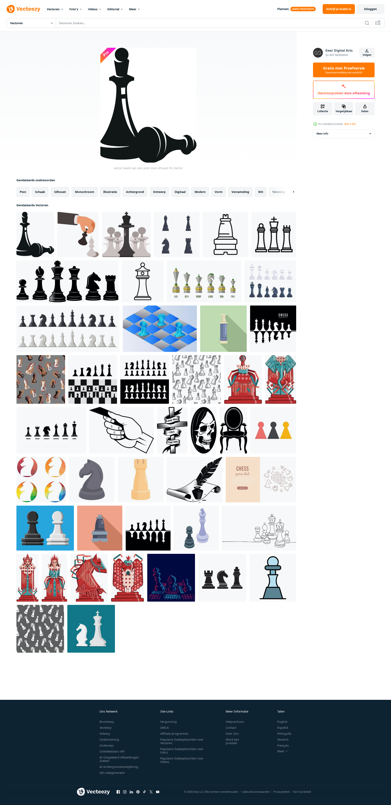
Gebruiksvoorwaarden (256, 792)
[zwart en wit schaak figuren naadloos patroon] (40, 629)
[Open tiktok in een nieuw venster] (144, 791)
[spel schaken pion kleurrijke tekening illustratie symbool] (243, 379)
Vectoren (53, 9)
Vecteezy (105, 728)
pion (23, 192)
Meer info (322, 133)
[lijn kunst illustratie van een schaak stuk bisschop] (225, 234)
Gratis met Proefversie (344, 70)
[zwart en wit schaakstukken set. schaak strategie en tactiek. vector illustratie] (273, 329)
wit (260, 192)
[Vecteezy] (23, 9)
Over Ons (232, 733)
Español (282, 728)
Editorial (113, 9)
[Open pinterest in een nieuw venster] (138, 791)
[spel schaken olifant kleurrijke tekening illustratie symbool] (280, 379)
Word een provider (232, 741)
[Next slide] (290, 192)
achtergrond (135, 192)
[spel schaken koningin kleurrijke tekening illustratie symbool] (54, 578)
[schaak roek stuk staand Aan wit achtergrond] (143, 281)
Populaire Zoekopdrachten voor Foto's (181, 750)
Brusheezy (107, 722)
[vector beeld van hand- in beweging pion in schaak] (78, 234)
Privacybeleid (281, 792)
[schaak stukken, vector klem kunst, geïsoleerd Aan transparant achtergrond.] (126, 234)
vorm (218, 192)
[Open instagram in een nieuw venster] (124, 791)
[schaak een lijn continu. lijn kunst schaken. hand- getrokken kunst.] (259, 528)
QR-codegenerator (112, 773)
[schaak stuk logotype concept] (41, 479)
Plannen (283, 9)
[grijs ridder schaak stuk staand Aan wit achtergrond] (92, 479)
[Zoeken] (367, 23)
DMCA (164, 728)
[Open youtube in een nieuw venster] (157, 791)
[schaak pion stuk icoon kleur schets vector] (272, 578)
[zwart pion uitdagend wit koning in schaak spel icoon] (196, 528)
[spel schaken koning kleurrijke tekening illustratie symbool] (27, 578)
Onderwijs (107, 745)
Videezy (105, 733)
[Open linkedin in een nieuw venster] (131, 791)
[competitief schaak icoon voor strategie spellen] (273, 234)
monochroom (84, 192)
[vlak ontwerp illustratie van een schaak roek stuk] (223, 329)
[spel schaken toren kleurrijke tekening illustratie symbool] (127, 578)
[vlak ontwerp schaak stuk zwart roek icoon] (99, 528)
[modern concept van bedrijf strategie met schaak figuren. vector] (91, 629)
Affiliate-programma (174, 733)
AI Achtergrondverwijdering (119, 767)
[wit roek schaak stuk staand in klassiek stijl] (140, 479)
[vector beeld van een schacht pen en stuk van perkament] (194, 479)
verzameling (240, 192)
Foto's (73, 9)
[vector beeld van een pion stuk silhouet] (35, 234)
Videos (92, 9)
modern (200, 192)
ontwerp (159, 192)
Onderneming (109, 739)
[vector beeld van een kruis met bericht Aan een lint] (172, 430)
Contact (231, 728)
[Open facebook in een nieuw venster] (118, 791)
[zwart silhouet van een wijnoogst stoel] (233, 430)
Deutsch (283, 739)
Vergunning (168, 722)
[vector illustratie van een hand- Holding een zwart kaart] (121, 430)
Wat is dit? (350, 124)
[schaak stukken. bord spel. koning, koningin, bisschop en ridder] (270, 281)
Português (284, 733)
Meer (132, 9)
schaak (40, 192)
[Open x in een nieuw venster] (151, 791)
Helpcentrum (235, 722)
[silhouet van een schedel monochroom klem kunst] (204, 430)
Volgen (367, 55)
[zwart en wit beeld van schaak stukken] (67, 281)
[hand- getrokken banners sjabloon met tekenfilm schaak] (261, 479)
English (282, 722)
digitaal (180, 192)
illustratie (110, 192)
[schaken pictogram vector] (222, 578)
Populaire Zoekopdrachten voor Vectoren (181, 741)
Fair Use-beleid (302, 792)
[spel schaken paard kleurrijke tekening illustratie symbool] (89, 578)
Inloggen (370, 9)
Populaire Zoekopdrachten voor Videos (181, 760)
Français (283, 745)
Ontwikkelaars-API (112, 751)
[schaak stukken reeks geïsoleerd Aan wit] (177, 234)
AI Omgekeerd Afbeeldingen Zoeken (119, 759)
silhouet (60, 192)
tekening (278, 192)
